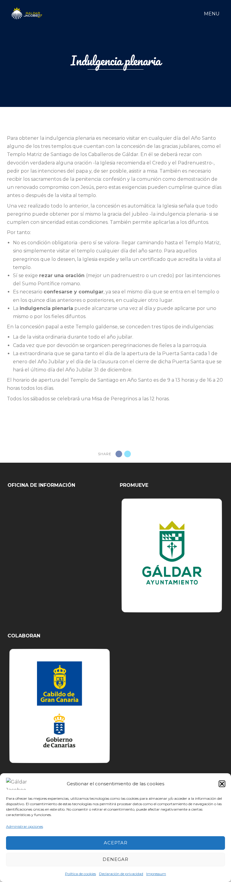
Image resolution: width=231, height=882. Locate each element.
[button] (222, 784)
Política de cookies (80, 873)
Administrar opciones (24, 826)
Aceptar (116, 843)
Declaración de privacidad (121, 873)
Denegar (115, 859)
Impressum (156, 873)
